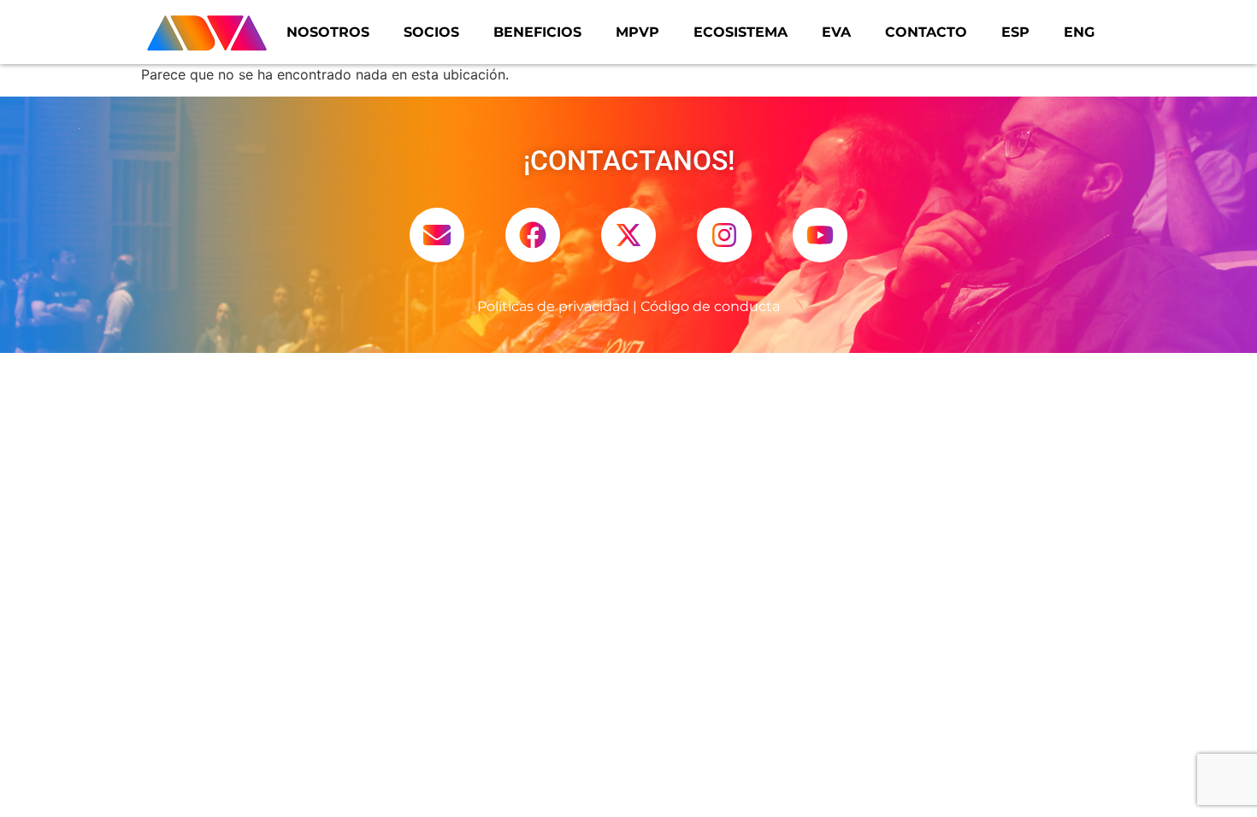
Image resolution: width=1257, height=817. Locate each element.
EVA (836, 32)
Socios (431, 32)
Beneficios (537, 32)
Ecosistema (740, 32)
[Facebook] (532, 235)
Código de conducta (710, 306)
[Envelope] (437, 235)
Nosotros (327, 32)
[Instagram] (724, 235)
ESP (1015, 32)
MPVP (637, 32)
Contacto (926, 32)
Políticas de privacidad (553, 306)
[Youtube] (820, 235)
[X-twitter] (628, 235)
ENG (1079, 32)
